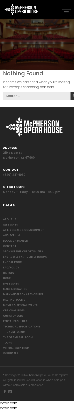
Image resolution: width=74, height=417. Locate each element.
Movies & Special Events (20, 305)
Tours (7, 342)
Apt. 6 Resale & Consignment (23, 230)
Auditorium (11, 235)
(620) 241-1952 (14, 175)
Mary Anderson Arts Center (23, 294)
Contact (9, 246)
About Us (9, 219)
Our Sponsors (13, 315)
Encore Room (12, 262)
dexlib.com (8, 403)
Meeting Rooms (14, 299)
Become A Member (15, 240)
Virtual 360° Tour (16, 347)
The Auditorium (14, 331)
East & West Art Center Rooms (25, 257)
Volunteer (10, 353)
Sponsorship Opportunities (23, 251)
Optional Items (14, 310)
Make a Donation (15, 288)
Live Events (11, 283)
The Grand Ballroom (18, 337)
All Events (10, 224)
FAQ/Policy (11, 267)
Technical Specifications (21, 326)
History (8, 273)
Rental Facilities (15, 321)
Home (7, 278)
